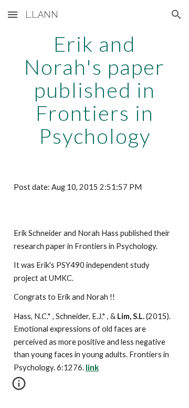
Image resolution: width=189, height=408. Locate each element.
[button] (12, 14)
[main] (94, 90)
